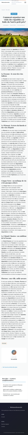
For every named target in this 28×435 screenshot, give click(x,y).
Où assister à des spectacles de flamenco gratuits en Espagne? (12, 385)
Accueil (3, 9)
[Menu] (25, 2)
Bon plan (8, 9)
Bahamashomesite (16, 407)
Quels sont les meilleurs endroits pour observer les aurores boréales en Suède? (12, 390)
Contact (3, 426)
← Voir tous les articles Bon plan (9, 367)
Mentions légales (5, 424)
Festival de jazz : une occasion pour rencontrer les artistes (11, 394)
